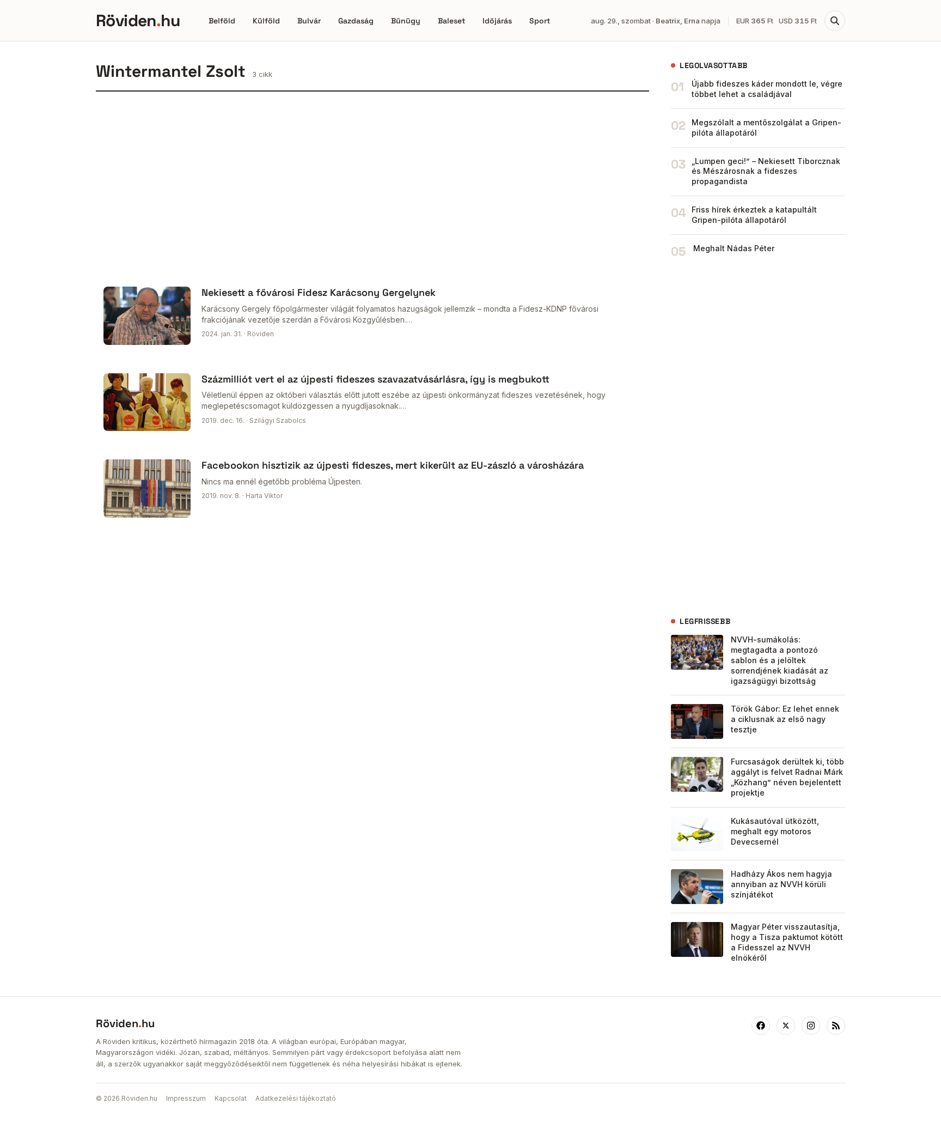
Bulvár (309, 21)
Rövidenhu (138, 20)
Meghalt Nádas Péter (733, 248)
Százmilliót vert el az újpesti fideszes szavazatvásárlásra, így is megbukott (375, 379)
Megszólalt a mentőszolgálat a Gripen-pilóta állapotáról (766, 127)
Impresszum (186, 1098)
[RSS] (836, 1025)
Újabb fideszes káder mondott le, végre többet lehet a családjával (767, 89)
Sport (539, 21)
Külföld (266, 21)
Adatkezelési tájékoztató (295, 1098)
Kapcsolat (231, 1098)
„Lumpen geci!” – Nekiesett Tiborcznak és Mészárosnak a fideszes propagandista (766, 171)
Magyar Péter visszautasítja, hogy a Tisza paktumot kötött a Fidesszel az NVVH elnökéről (787, 942)
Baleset (451, 21)
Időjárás (497, 21)
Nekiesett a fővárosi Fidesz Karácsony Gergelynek (318, 292)
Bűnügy (405, 21)
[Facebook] (760, 1025)
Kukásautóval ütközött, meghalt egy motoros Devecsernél (775, 831)
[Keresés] (834, 20)
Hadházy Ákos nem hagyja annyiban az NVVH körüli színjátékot (781, 884)
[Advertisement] (372, 185)
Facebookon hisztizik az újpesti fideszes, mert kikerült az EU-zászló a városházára (392, 465)
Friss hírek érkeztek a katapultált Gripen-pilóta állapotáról (754, 215)
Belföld (222, 21)
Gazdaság (356, 21)
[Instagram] (811, 1025)
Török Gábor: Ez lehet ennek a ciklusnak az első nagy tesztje (785, 719)
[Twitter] (786, 1025)
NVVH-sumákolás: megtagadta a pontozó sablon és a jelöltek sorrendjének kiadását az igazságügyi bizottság (779, 660)
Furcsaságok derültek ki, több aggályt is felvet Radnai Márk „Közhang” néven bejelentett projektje (787, 777)
